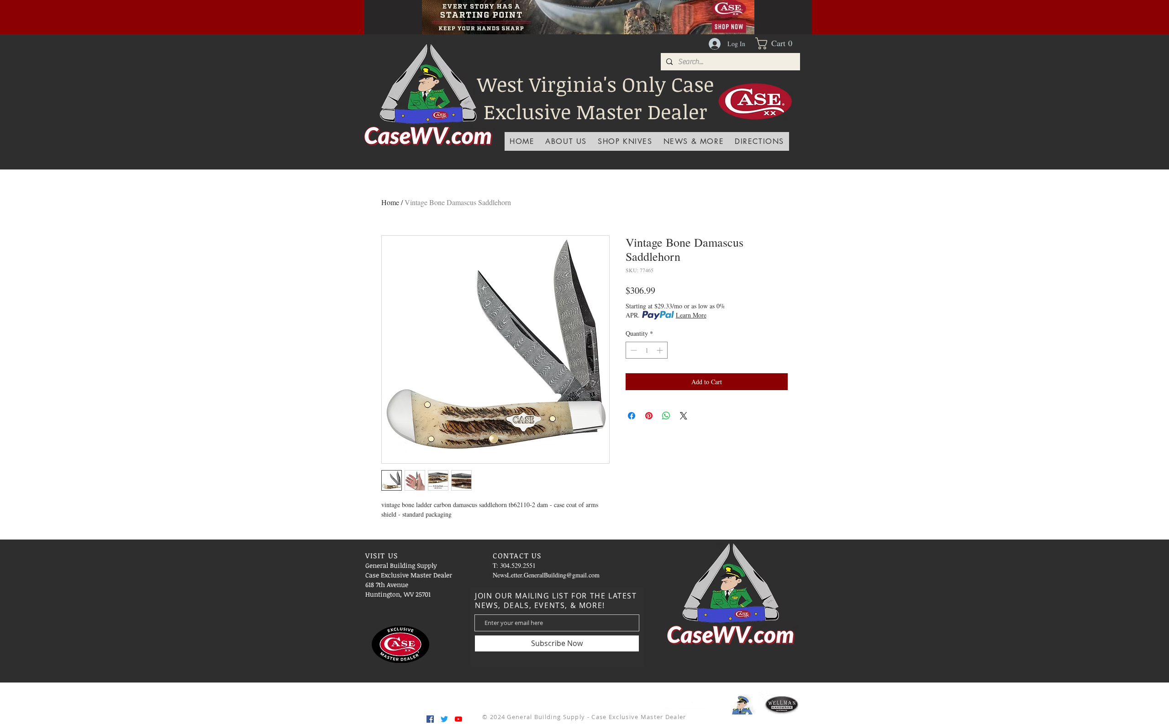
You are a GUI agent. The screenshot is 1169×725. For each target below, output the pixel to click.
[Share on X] (683, 415)
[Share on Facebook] (631, 415)
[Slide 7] (611, 13)
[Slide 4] (542, 13)
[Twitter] (444, 719)
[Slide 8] (622, 13)
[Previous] (386, 16)
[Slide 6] (599, 13)
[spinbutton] (646, 350)
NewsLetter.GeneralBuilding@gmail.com (546, 575)
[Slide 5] (588, 13)
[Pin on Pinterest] (648, 415)
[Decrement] (632, 350)
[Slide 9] (633, 13)
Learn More (691, 315)
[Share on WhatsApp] (666, 415)
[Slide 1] (554, 13)
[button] (777, 43)
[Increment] (660, 350)
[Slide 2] (576, 13)
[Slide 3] (565, 13)
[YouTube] (458, 719)
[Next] (789, 16)
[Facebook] (430, 719)
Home (390, 202)
